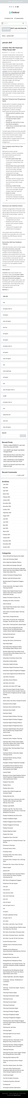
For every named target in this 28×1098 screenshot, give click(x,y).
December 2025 (7, 503)
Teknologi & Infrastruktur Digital (11, 995)
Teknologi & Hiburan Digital (10, 992)
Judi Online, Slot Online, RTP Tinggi (11, 686)
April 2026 (5, 490)
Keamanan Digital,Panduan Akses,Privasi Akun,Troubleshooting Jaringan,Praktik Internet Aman (13, 730)
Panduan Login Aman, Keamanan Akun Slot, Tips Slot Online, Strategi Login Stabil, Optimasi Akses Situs (14, 801)
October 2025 (6, 509)
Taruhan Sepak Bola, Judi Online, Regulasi (13, 976)
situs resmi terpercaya (8, 896)
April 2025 (5, 528)
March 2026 (6, 494)
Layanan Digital (7, 772)
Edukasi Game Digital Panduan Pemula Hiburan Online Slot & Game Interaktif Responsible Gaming (12, 592)
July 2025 (5, 519)
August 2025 (6, 515)
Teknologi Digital (7, 1030)
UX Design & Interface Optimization (12, 1087)
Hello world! (21, 475)
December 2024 (7, 541)
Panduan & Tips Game (8, 782)
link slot (5, 327)
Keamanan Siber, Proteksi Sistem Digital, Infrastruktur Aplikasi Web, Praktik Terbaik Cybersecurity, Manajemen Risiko (13, 743)
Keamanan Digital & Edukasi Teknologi (12, 716)
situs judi (5, 886)
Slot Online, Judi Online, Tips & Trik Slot (13, 924)
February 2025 (6, 534)
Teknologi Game (7, 1036)
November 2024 (7, 544)
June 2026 (5, 484)
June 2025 (5, 522)
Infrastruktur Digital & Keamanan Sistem (13, 667)
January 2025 (6, 537)
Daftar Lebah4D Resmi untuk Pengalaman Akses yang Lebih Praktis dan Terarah (12, 1)
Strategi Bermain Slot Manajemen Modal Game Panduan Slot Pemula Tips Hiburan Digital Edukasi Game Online (13, 971)
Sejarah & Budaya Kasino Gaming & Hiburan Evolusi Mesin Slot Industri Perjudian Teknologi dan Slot (14, 875)
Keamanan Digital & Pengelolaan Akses (13, 725)
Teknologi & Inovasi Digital (9, 1002)
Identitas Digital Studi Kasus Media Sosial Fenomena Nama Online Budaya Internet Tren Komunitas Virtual (14, 653)
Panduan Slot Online (8, 834)
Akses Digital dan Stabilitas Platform (12, 562)
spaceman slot (6, 414)
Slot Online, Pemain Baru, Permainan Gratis (13, 932)
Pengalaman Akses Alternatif (10, 837)
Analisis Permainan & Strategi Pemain (12, 575)
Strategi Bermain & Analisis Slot (11, 957)
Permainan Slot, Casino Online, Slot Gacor (13, 864)
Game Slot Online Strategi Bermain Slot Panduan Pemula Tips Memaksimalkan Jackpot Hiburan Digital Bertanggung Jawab (14, 629)
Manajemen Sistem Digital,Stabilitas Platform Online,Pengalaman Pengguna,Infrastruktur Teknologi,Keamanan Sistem (14, 777)
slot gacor (5, 315)
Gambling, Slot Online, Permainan (11, 600)
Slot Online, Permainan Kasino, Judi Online (13, 935)
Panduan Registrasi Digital (9, 831)
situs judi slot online (8, 893)
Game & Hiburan (7, 603)
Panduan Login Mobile (8, 806)
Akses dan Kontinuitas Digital (10, 559)
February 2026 (6, 497)
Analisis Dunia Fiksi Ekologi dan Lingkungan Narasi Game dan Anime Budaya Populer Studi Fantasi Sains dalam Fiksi (14, 570)
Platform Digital (7, 867)
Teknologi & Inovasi (8, 999)
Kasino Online (6, 697)
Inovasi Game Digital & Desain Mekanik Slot (14, 673)
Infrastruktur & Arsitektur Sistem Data (12, 658)
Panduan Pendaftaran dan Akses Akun (12, 815)
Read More (4, 289)
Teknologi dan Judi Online (9, 1027)
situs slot (5, 421)
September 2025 (7, 512)
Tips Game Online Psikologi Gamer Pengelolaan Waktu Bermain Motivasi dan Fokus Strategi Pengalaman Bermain (13, 1070)
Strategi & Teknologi (8, 954)
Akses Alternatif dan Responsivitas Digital (13, 556)
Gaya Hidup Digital (7, 643)
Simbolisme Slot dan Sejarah (10, 883)
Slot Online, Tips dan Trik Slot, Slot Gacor (13, 938)
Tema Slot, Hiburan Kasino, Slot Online (12, 1065)
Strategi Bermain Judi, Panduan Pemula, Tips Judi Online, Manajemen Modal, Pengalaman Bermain (14, 965)
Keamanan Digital (7, 713)
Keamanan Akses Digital (9, 710)
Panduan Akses (7, 785)
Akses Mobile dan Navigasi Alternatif (12, 565)
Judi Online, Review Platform (10, 680)
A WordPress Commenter (9, 475)
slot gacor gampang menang (10, 914)
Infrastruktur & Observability (10, 661)
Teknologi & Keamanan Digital (10, 1008)
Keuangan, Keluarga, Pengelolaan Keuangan (14, 762)
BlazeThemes (17, 1095)
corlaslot (4, 71)
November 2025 (7, 506)
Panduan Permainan (8, 828)
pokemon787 (6, 870)
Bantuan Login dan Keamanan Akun (12, 578)
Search (4, 433)
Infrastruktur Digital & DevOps (10, 664)
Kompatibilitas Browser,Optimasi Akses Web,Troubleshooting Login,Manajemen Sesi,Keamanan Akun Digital (13, 767)
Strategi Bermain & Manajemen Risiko (12, 960)
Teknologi (5, 984)
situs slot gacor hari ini (9, 389)
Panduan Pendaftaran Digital (10, 818)
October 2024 (6, 547)
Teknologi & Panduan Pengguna (11, 1011)
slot (4, 302)
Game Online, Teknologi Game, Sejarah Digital (14, 624)
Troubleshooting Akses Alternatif (11, 1081)
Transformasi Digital (8, 1075)
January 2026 (6, 500)
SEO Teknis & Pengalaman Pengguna (12, 880)
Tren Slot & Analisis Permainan (10, 1078)
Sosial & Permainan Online (9, 941)
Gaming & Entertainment (9, 634)
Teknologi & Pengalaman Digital (11, 1014)
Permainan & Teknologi (9, 845)
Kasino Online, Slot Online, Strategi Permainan (14, 700)
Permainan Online (7, 851)
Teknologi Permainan (8, 1049)
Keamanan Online (7, 735)
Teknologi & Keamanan (8, 1005)
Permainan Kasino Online (9, 848)
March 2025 (6, 531)
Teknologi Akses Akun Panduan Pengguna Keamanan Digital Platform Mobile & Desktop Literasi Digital (14, 1022)
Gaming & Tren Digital (8, 637)
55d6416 (6, 52)
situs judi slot (6, 889)
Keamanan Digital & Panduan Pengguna (12, 719)
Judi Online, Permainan (8, 677)
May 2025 (5, 525)
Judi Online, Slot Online (9, 683)
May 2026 (5, 487)
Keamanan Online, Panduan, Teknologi (12, 738)
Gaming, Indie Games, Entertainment (12, 640)
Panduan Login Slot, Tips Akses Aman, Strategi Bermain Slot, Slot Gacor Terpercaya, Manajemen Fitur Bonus (14, 810)
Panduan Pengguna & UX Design (11, 825)
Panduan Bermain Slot (8, 796)
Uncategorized (6, 1084)
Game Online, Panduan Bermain (11, 616)
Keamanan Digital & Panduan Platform (12, 722)
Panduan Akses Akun (8, 788)
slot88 (4, 396)
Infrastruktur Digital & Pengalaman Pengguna (14, 670)
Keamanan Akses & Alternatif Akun (11, 707)
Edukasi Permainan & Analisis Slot (11, 597)
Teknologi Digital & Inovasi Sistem (11, 1033)
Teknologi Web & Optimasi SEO (11, 1057)
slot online (5, 921)
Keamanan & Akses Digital (9, 703)
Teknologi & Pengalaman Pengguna (12, 1017)
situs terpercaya (7, 371)
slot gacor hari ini (7, 308)
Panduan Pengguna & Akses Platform (12, 821)
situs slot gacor (7, 321)
